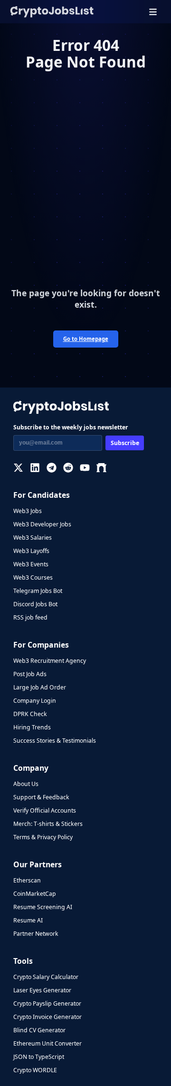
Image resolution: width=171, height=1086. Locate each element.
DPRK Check (30, 714)
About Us (25, 784)
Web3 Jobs (27, 511)
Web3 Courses (33, 577)
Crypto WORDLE (35, 1070)
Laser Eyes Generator (42, 990)
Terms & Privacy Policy (43, 837)
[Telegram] (52, 468)
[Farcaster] (101, 468)
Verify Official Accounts (44, 810)
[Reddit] (68, 468)
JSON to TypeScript (38, 1057)
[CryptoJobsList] (52, 12)
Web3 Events (30, 564)
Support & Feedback (41, 797)
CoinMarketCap (34, 894)
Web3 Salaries (32, 537)
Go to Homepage (85, 338)
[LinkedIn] (35, 468)
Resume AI (28, 920)
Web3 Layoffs (31, 551)
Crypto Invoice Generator (47, 1017)
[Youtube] (85, 468)
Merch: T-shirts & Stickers (48, 824)
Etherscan (27, 880)
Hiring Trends (32, 727)
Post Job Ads (30, 674)
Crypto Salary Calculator (45, 977)
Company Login (34, 701)
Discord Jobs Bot (35, 604)
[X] (18, 468)
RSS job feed (30, 617)
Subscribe (125, 443)
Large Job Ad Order (39, 687)
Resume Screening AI (42, 907)
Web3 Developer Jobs (42, 524)
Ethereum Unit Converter (47, 1043)
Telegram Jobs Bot (37, 591)
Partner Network (35, 934)
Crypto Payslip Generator (47, 1003)
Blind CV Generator (39, 1030)
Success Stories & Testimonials (54, 741)
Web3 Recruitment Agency (49, 661)
